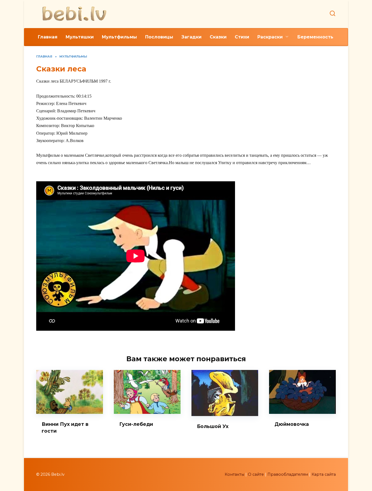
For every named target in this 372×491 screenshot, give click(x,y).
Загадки (191, 37)
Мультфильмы (119, 37)
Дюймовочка (292, 424)
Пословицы (159, 37)
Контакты (234, 474)
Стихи (242, 37)
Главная (47, 37)
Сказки (218, 37)
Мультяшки (80, 37)
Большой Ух (212, 426)
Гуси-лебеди (136, 424)
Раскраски (270, 37)
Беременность (315, 37)
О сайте (256, 474)
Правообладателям (287, 474)
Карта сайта (324, 474)
